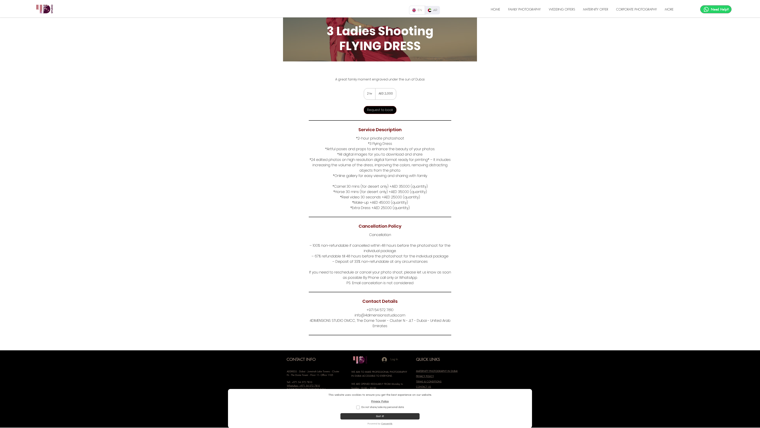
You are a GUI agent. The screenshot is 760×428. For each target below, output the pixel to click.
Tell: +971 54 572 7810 (299, 382)
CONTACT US (423, 386)
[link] (380, 110)
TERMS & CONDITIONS (429, 381)
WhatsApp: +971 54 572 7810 (303, 385)
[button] (525, 9)
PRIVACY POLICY (425, 376)
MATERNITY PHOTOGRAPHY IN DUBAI (437, 371)
